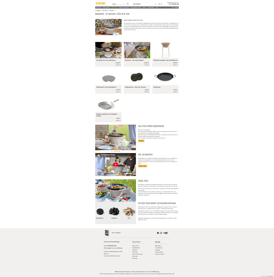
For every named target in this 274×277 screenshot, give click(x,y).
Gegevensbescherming (109, 273)
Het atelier (135, 258)
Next (135, 137)
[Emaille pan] (165, 77)
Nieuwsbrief (136, 4)
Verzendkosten (159, 248)
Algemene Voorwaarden (131, 273)
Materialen (135, 252)
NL (160, 4)
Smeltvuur (98, 7)
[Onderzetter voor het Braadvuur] (108, 77)
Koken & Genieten (124, 7)
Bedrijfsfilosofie (136, 248)
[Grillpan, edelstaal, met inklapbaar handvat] (108, 104)
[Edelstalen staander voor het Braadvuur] (165, 50)
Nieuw (144, 7)
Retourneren (141, 273)
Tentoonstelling (159, 252)
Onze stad (134, 256)
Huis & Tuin (115, 7)
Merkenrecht (171, 273)
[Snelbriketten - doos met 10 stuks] (137, 77)
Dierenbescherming (136, 7)
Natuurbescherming (137, 254)
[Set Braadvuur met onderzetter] (108, 50)
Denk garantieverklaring (161, 273)
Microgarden (106, 7)
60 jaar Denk (135, 245)
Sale (157, 7)
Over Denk (136, 241)
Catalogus (157, 250)
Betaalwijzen (158, 245)
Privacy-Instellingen (120, 273)
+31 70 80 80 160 (110, 245)
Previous (96, 137)
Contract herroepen (150, 273)
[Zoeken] (128, 4)
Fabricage (134, 250)
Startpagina (98, 10)
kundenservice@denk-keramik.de (112, 256)
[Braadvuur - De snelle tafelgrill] (137, 50)
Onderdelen (151, 7)
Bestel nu (118, 65)
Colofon (101, 273)
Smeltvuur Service (159, 254)
